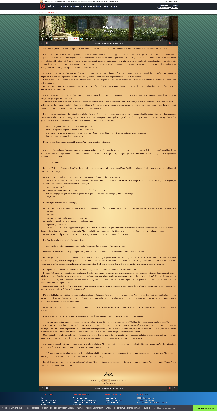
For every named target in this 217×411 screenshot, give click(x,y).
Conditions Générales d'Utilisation (85, 402)
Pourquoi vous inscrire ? (48, 12)
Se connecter (164, 8)
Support (114, 6)
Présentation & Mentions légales (84, 400)
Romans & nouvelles (69, 6)
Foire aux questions (80, 398)
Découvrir (53, 6)
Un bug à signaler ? (112, 402)
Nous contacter (110, 398)
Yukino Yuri (109, 31)
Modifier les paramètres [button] (164, 408)
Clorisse (164, 402)
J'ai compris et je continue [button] (204, 408)
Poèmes (97, 6)
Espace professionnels (113, 400)
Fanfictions (86, 6)
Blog (105, 6)
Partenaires (77, 405)
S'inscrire (174, 8)
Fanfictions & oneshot (49, 402)
